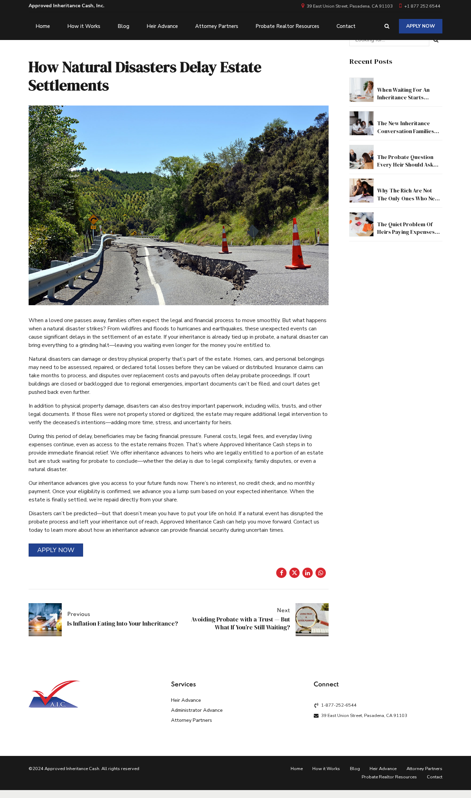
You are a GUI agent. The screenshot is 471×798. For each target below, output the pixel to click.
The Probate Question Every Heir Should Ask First (405, 164)
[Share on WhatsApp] (320, 573)
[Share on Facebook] (281, 573)
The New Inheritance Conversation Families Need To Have (405, 130)
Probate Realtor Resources (287, 26)
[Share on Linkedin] (307, 573)
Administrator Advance (197, 710)
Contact (346, 26)
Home (43, 26)
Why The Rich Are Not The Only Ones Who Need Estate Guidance (409, 198)
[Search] (386, 26)
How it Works (83, 26)
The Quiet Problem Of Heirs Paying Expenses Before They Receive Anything (406, 235)
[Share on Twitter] (294, 573)
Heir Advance (162, 26)
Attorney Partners (216, 26)
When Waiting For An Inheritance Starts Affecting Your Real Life (407, 97)
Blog (123, 26)
